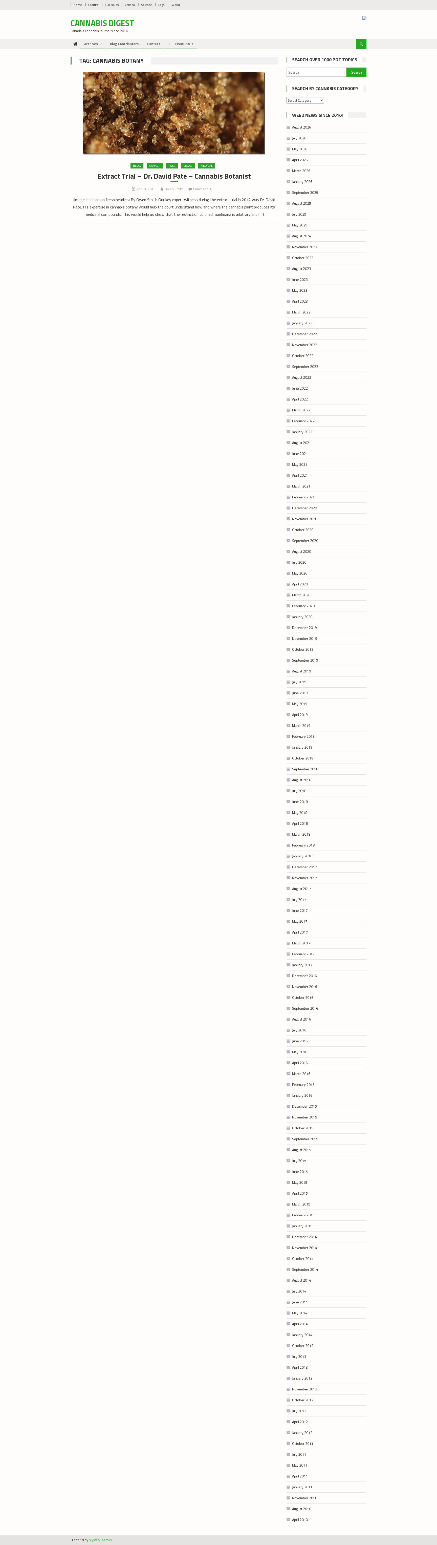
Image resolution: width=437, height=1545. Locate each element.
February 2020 (303, 605)
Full (172, 165)
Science (146, 4)
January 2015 (302, 1226)
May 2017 (299, 921)
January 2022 (302, 431)
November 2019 (304, 638)
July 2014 (299, 1291)
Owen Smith (173, 189)
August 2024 (301, 236)
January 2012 (302, 1432)
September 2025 (305, 192)
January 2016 (302, 1095)
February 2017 (303, 954)
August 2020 (301, 551)
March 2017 (301, 943)
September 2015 (305, 1138)
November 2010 (304, 1497)
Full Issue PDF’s (181, 43)
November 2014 (304, 1247)
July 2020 (299, 562)
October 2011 (302, 1443)
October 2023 (302, 257)
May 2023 (299, 290)
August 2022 (301, 377)
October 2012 (302, 1400)
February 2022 (303, 421)
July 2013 (299, 1356)
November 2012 (304, 1389)
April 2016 (300, 1062)
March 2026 (301, 170)
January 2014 (302, 1334)
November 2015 (304, 1117)
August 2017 (301, 888)
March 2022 (301, 410)
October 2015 (302, 1128)
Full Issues (112, 4)
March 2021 (301, 486)
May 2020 (299, 573)
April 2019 (300, 714)
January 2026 (302, 181)
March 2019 (301, 725)
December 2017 (304, 867)
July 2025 (299, 214)
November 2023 (304, 246)
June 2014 (300, 1302)
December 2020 (304, 508)
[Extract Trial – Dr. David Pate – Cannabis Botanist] (174, 113)
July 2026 (299, 138)
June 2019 (300, 692)
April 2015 (300, 1193)
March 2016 (301, 1073)
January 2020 (302, 616)
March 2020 (301, 595)
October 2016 (302, 997)
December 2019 (304, 627)
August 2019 (301, 671)
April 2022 (300, 399)
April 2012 (300, 1421)
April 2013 (300, 1367)
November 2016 (304, 986)
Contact (153, 43)
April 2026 (300, 159)
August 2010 (301, 1508)
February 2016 (303, 1084)
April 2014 (300, 1323)
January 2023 (302, 323)
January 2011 (302, 1487)
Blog (137, 165)
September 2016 (305, 1008)
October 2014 (302, 1258)
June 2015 (300, 1171)
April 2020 (300, 584)
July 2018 (299, 790)
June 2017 (300, 910)
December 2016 (304, 975)
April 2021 (300, 475)
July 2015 (299, 1160)
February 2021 (303, 497)
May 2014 (299, 1313)
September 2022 (305, 366)
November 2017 (304, 877)
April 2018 (300, 823)
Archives (91, 43)
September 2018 (305, 769)
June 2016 (300, 1041)
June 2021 (300, 453)
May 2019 (299, 703)
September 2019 (305, 660)
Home (78, 4)
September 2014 (305, 1269)
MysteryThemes (100, 1539)
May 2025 (299, 225)
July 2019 (299, 682)
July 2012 (299, 1410)
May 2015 (299, 1182)
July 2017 (299, 899)
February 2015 (303, 1215)
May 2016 (299, 1051)
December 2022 (304, 333)
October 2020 (302, 529)
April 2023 (300, 301)
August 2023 (301, 268)
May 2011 (299, 1465)
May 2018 (299, 812)
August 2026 (301, 127)
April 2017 (300, 932)
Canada (130, 4)
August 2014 (301, 1280)
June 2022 (300, 388)
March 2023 (301, 312)
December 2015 (304, 1106)
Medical (207, 165)
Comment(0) (202, 189)
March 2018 (301, 834)
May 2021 (299, 464)
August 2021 (301, 442)
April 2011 (300, 1476)
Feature (93, 4)
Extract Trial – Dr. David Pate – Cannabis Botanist (174, 176)
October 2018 (302, 758)
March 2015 (301, 1204)
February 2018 (303, 845)
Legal (161, 4)
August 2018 (301, 779)
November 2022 (304, 344)
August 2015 (301, 1149)
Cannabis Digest (102, 23)
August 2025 (301, 203)
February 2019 (303, 736)
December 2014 (304, 1236)
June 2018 (300, 801)
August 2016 (301, 1019)
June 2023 (300, 279)
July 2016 (299, 1030)
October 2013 (302, 1345)
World (176, 4)
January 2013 (302, 1378)
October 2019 (302, 649)
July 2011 (299, 1454)
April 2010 (300, 1519)
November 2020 (304, 518)
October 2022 (302, 355)
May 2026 (299, 149)
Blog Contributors (124, 43)
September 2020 (305, 540)
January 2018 (302, 856)
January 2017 (302, 964)
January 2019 (302, 747)
